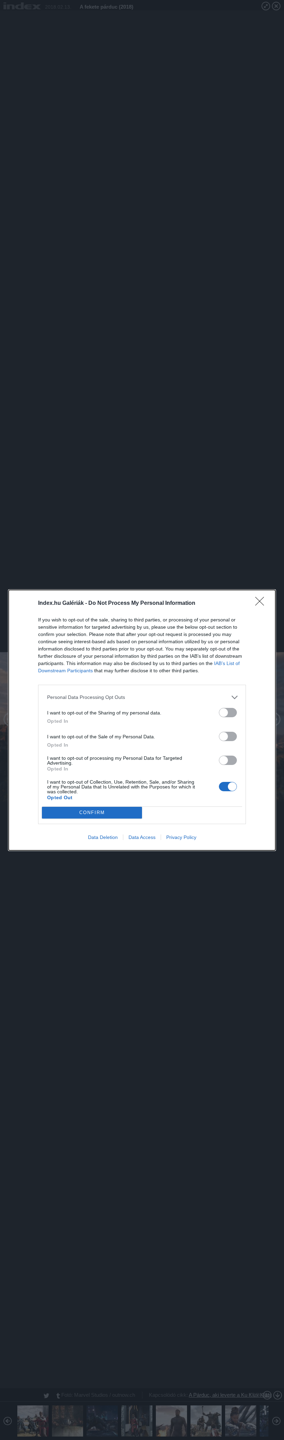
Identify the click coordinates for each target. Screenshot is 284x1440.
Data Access (142, 837)
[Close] (261, 603)
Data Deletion (103, 837)
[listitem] (142, 697)
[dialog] (142, 720)
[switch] (228, 712)
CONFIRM (92, 812)
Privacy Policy (181, 837)
